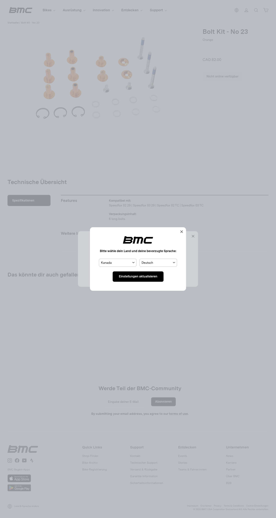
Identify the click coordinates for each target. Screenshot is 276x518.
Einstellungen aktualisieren (138, 276)
